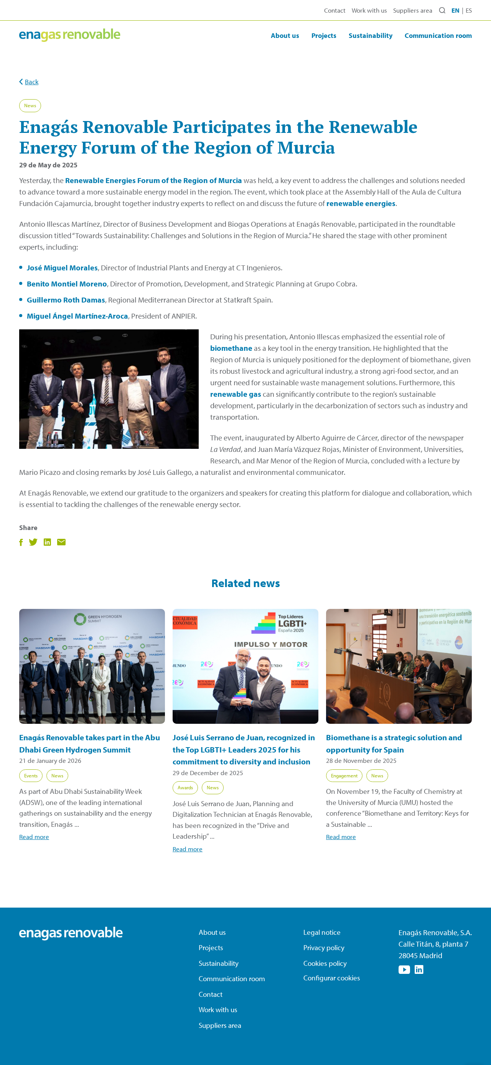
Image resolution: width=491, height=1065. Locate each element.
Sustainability (370, 35)
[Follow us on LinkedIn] (419, 969)
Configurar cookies (331, 977)
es (469, 10)
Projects (323, 35)
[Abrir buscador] (442, 10)
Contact (335, 10)
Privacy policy (323, 947)
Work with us (369, 10)
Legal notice (322, 932)
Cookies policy (325, 963)
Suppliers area (412, 10)
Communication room (438, 35)
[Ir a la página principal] (69, 35)
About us (285, 35)
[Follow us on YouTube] (404, 969)
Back (31, 81)
